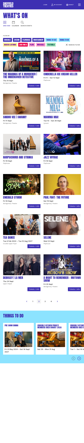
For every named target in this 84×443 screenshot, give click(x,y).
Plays (32, 44)
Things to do (64, 40)
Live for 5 (23, 44)
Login (45, 4)
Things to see (51, 40)
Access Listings (10, 44)
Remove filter (74, 45)
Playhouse (26, 40)
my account (58, 4)
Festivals (51, 44)
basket (71, 4)
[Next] (57, 301)
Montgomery (38, 40)
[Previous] (27, 301)
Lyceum (16, 40)
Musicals (40, 44)
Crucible (7, 40)
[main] (42, 226)
